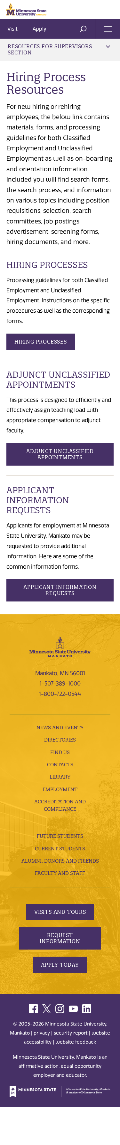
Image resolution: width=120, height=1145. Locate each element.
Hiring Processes (40, 341)
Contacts (60, 765)
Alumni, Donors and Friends (60, 861)
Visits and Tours (60, 912)
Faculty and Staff (60, 873)
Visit (12, 29)
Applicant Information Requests (60, 590)
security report (71, 1033)
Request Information (60, 938)
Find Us (60, 752)
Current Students (60, 849)
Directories (60, 740)
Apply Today (60, 964)
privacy (42, 1033)
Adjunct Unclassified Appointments (60, 454)
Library (60, 777)
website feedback (75, 1042)
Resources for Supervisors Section (50, 49)
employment (60, 789)
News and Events (60, 727)
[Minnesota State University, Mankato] (60, 646)
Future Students (60, 836)
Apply (39, 29)
